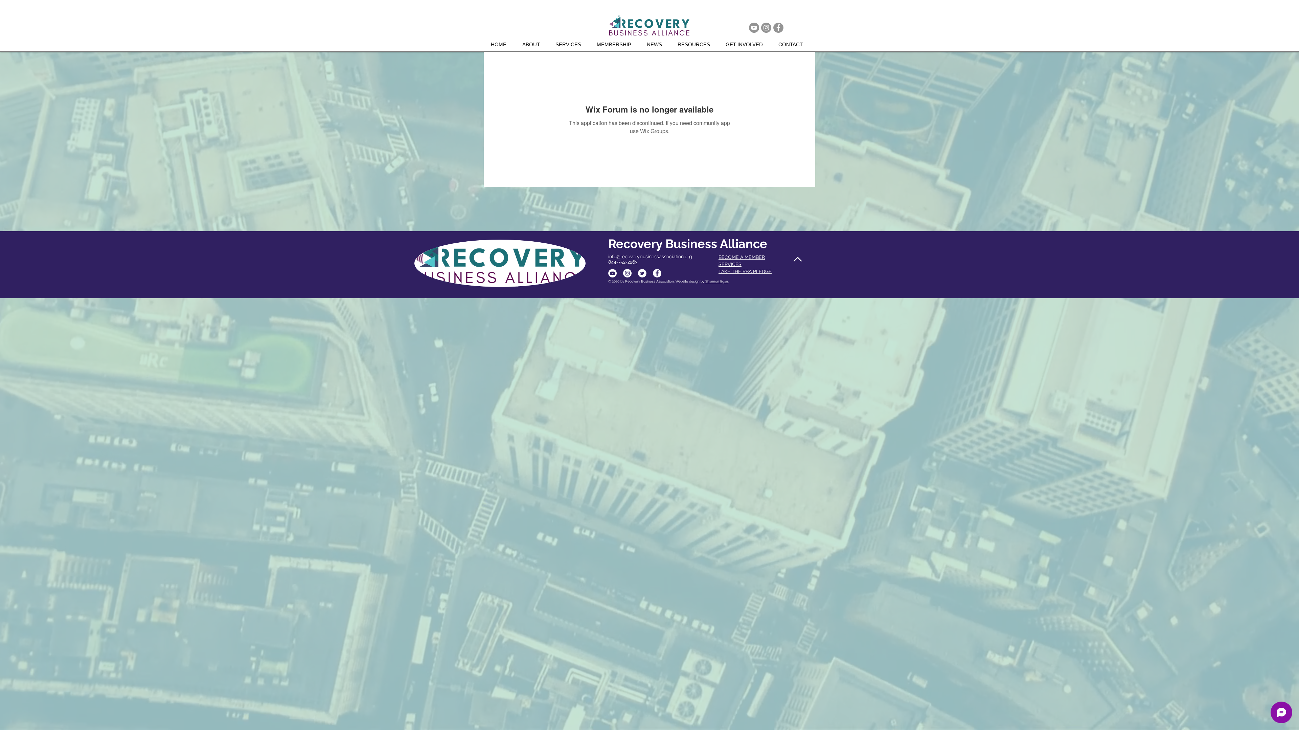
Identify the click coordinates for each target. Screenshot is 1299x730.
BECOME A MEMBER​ (742, 257)
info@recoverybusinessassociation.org (650, 256)
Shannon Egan (716, 281)
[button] (571, 44)
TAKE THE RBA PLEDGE (745, 271)
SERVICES (730, 264)
